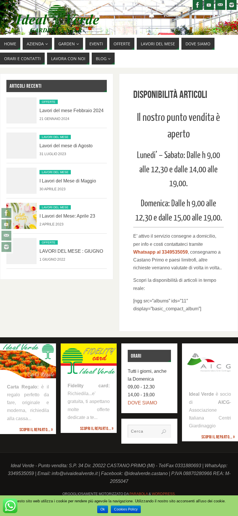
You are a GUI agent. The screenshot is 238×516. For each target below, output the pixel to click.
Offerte (48, 101)
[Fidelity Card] (89, 360)
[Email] (6, 236)
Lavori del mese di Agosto (66, 145)
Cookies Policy (126, 509)
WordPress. (164, 494)
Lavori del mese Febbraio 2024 (71, 110)
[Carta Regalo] (28, 360)
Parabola (138, 494)
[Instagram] (6, 247)
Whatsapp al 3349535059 (160, 252)
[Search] (164, 432)
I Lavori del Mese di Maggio (67, 180)
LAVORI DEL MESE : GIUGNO (71, 251)
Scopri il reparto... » (36, 429)
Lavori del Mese (55, 137)
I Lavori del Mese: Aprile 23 (67, 216)
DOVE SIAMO (142, 402)
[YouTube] (6, 224)
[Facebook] (6, 213)
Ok (102, 509)
